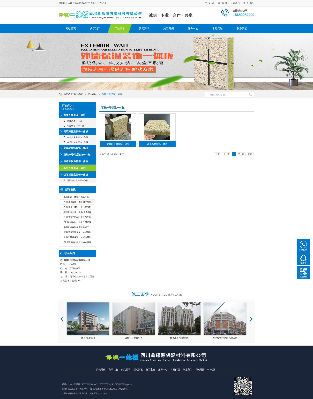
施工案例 (222, 3)
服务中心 (193, 28)
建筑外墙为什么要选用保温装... (78, 212)
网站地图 (200, 369)
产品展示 (119, 28)
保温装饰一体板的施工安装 (76, 197)
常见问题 (217, 28)
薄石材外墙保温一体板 (77, 180)
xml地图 (211, 369)
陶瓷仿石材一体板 (75, 125)
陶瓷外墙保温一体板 (75, 115)
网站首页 (71, 28)
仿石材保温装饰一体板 (76, 174)
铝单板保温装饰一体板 (76, 161)
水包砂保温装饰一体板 (77, 142)
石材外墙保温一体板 (112, 94)
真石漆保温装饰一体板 (76, 131)
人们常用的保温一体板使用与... (78, 237)
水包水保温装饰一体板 (77, 137)
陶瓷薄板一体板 (74, 121)
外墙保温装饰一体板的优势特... (78, 202)
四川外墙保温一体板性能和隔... (78, 222)
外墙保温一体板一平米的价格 (77, 207)
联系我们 (235, 3)
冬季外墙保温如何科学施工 (76, 227)
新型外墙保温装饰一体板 (77, 154)
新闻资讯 (144, 28)
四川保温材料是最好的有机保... (78, 242)
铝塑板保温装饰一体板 (76, 148)
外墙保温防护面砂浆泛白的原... (78, 217)
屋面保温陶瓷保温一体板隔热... (78, 232)
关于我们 (209, 3)
